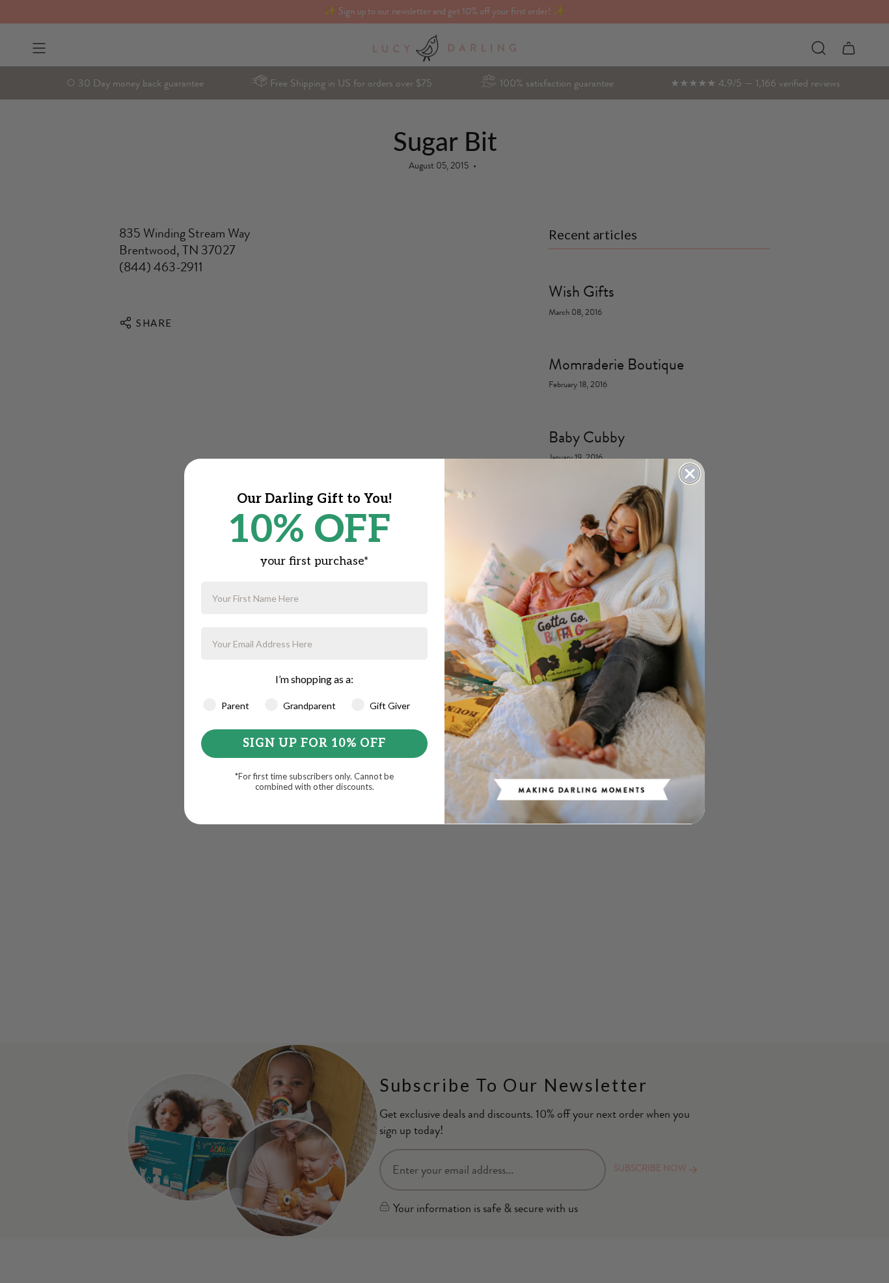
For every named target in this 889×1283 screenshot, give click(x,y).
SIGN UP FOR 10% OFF (314, 743)
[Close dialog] (690, 473)
